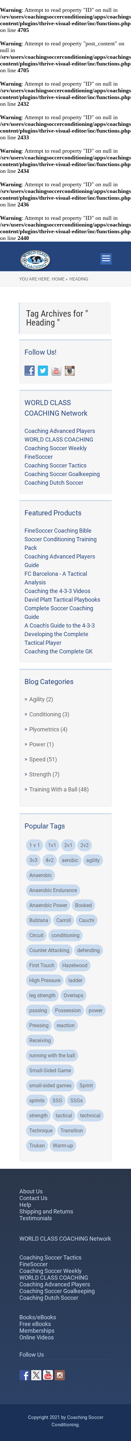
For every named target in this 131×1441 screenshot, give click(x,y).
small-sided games (50, 1086)
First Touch (41, 965)
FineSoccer (38, 456)
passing (38, 1010)
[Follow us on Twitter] (36, 1375)
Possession (68, 1010)
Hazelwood (74, 965)
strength (38, 1116)
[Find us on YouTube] (48, 1375)
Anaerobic (40, 875)
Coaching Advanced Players (59, 431)
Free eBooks (35, 1324)
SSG (57, 1101)
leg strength (42, 995)
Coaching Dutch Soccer (53, 482)
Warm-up (63, 1146)
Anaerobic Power (48, 905)
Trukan (37, 1146)
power (95, 1010)
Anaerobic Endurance (53, 890)
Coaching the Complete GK (58, 651)
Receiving (40, 1040)
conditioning (65, 935)
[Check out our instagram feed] (60, 1375)
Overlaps (73, 995)
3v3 (33, 860)
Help (25, 1204)
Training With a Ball (53, 789)
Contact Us (33, 1198)
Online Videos (36, 1337)
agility (93, 860)
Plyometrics (44, 729)
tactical (64, 1116)
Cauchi (86, 920)
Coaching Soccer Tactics (55, 465)
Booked (83, 905)
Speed (37, 759)
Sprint (86, 1086)
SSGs (76, 1101)
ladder (75, 980)
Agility (37, 699)
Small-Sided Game (50, 1070)
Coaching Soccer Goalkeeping (62, 474)
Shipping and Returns (46, 1211)
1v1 (52, 845)
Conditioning (45, 714)
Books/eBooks (37, 1317)
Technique (40, 1131)
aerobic (70, 860)
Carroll (63, 920)
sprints (37, 1101)
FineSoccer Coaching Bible (58, 530)
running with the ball (52, 1055)
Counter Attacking (49, 950)
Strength (40, 774)
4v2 (49, 860)
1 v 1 (34, 845)
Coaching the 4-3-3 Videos (57, 591)
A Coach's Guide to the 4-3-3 (59, 625)
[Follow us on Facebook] (24, 1375)
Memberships (36, 1330)
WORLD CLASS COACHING (58, 439)
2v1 (68, 845)
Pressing (39, 1025)
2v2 (84, 845)
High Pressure (44, 980)
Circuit (36, 935)
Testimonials (35, 1218)
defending (88, 950)
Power (37, 744)
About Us (31, 1191)
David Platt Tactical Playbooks (62, 599)
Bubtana (38, 920)
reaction (66, 1025)
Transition (71, 1131)
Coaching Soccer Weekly (55, 448)
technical (90, 1116)
